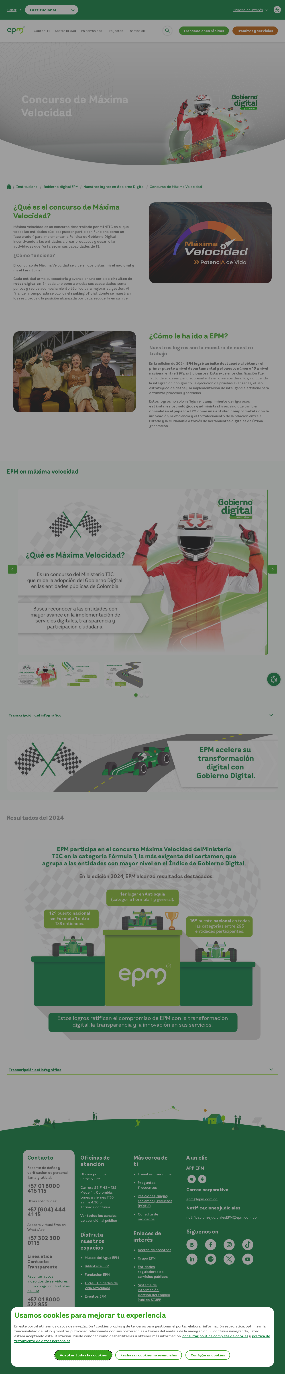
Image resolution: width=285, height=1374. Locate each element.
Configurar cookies (208, 1355)
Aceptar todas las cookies (83, 1355)
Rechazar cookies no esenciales (148, 1355)
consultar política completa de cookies (215, 1336)
